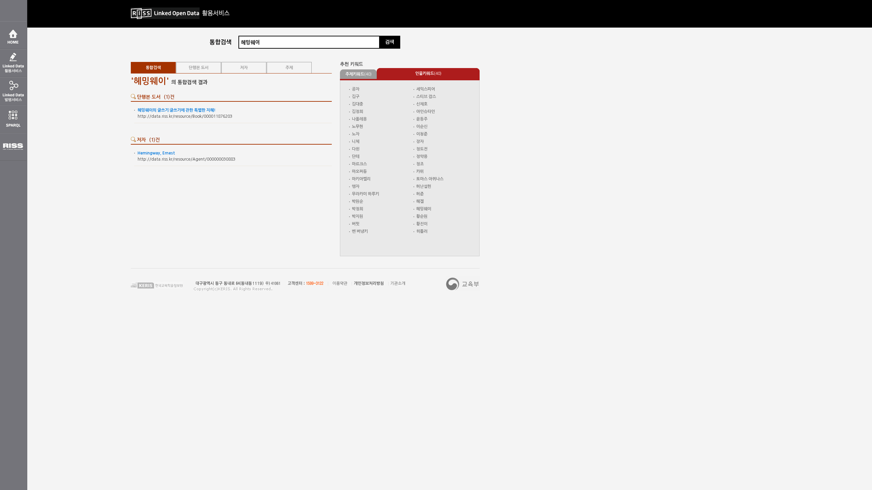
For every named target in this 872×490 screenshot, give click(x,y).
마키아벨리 (361, 179)
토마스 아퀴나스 (429, 179)
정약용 (421, 156)
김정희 (357, 112)
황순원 (421, 216)
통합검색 (153, 68)
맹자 (355, 186)
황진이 (421, 224)
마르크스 (359, 164)
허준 (420, 194)
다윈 (355, 149)
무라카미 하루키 (365, 194)
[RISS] (13, 147)
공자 (355, 89)
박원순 (357, 201)
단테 (355, 156)
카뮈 (420, 171)
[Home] (13, 35)
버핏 (355, 224)
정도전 (421, 149)
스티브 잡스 (426, 97)
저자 (244, 68)
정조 (420, 164)
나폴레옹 (359, 119)
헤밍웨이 (423, 209)
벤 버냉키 (360, 231)
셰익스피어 (425, 89)
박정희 (357, 209)
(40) (358, 74)
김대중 (357, 104)
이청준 (421, 134)
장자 (420, 142)
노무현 (357, 127)
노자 (355, 134)
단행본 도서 (198, 68)
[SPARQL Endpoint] (13, 119)
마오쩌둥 (359, 171)
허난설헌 (423, 186)
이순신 (421, 127)
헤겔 (420, 201)
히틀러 (421, 231)
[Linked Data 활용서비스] (13, 63)
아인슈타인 (425, 112)
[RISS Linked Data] (13, 91)
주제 (289, 68)
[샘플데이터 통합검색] (221, 42)
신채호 (421, 104)
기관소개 (397, 283)
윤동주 (421, 119)
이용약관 (339, 283)
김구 (355, 97)
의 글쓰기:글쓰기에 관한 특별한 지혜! (177, 110)
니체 (355, 142)
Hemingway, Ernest (156, 153)
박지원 (357, 216)
